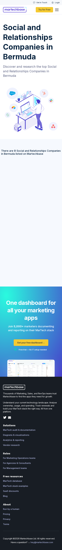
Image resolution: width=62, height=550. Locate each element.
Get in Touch (41, 2)
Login (57, 2)
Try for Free (44, 9)
